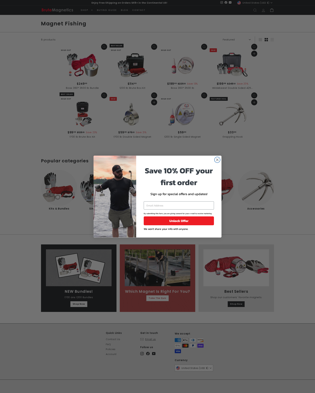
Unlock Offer (179, 220)
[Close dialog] (217, 160)
